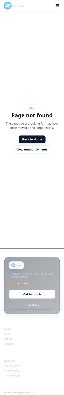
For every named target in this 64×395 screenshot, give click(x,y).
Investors (32, 305)
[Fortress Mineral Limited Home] (14, 6)
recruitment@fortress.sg (19, 392)
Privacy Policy (12, 370)
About (7, 334)
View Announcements (32, 149)
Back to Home (32, 139)
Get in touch (32, 294)
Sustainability (12, 365)
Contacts (9, 343)
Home (7, 329)
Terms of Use (12, 375)
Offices (8, 338)
